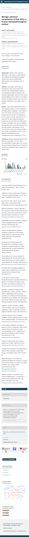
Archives (9, 7)
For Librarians (6, 475)
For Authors (5, 472)
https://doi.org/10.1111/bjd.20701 (10, 337)
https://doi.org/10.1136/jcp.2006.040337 (12, 382)
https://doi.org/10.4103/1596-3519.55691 (12, 345)
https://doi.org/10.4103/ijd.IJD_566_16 (12, 226)
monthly (25, 173)
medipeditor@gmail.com (10, 531)
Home (3, 7)
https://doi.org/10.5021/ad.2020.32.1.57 (14, 286)
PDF (5, 389)
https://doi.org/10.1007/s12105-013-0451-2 (13, 217)
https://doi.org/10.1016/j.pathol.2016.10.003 (13, 321)
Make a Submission (9, 459)
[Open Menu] (1, 1)
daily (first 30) (19, 173)
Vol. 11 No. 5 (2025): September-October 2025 (14, 9)
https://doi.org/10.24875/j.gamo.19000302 (15, 264)
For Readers (5, 470)
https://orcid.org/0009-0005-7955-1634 (9, 38)
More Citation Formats (10, 420)
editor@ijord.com (22, 531)
